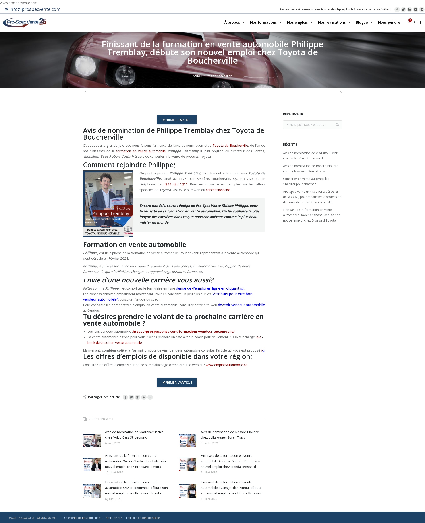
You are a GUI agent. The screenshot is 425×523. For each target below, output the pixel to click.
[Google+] (137, 397)
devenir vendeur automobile (241, 304)
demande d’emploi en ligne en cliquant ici (209, 288)
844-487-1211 (176, 184)
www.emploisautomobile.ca (226, 364)
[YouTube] (415, 9)
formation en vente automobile (141, 151)
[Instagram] (422, 9)
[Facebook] (397, 9)
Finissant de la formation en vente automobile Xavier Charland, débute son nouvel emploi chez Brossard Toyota (135, 461)
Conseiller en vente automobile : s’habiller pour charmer (306, 181)
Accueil (197, 76)
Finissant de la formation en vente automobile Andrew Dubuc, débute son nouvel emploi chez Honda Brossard (230, 461)
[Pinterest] (144, 397)
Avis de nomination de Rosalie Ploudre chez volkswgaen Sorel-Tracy (230, 434)
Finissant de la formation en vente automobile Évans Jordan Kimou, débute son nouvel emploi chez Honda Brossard (231, 487)
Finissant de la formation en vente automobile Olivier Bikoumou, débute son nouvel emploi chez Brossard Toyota (136, 487)
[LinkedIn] (409, 9)
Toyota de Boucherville (230, 145)
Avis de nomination (219, 76)
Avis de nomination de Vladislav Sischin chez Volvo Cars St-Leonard (134, 434)
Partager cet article (104, 397)
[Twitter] (403, 9)
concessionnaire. (218, 189)
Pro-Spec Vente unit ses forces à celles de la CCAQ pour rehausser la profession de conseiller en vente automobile (312, 196)
